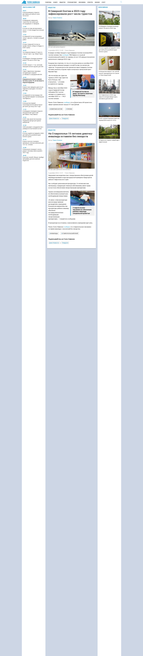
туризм (69, 109)
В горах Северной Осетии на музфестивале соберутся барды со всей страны (33, 45)
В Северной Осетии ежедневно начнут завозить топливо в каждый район (33, 37)
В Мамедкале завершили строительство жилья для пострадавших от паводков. (31, 22)
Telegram (65, 118)
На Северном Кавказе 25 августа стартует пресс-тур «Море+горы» (33, 53)
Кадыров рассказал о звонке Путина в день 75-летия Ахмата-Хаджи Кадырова (33, 80)
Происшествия (72, 2)
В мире (55, 2)
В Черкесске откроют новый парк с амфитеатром (109, 141)
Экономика (82, 2)
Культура (90, 2)
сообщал (67, 102)
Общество (62, 2)
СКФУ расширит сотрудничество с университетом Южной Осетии (33, 127)
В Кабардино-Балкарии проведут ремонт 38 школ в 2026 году (33, 59)
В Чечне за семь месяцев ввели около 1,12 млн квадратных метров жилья (33, 29)
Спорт (103, 2)
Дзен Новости (54, 118)
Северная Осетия (56, 109)
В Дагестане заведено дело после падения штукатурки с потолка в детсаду (33, 88)
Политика (48, 2)
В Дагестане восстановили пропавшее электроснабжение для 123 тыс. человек (33, 142)
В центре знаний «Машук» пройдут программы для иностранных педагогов (33, 158)
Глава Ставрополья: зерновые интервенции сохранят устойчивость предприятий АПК (32, 72)
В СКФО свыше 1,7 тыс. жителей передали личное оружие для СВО (33, 65)
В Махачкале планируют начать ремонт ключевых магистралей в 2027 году (32, 150)
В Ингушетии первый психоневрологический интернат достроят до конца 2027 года (32, 104)
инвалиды (54, 233)
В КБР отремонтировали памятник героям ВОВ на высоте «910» (109, 119)
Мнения (97, 2)
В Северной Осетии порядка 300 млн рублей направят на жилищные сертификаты (33, 96)
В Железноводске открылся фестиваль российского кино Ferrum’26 (31, 14)
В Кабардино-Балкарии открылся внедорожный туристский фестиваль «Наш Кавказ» (32, 112)
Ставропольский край (70, 233)
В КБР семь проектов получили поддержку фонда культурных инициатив (32, 120)
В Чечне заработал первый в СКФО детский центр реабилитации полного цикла (33, 134)
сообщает (65, 55)
